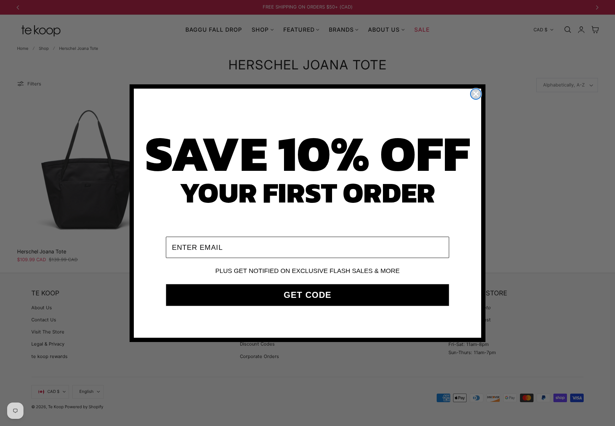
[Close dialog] (476, 94)
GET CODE (307, 295)
